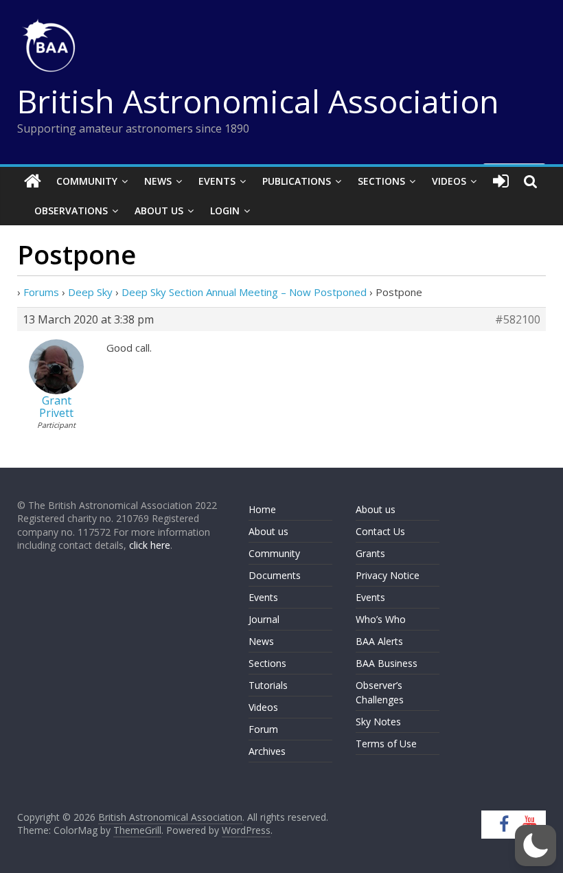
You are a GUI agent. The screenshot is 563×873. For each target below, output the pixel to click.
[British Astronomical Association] (32, 181)
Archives (267, 751)
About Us (159, 210)
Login (225, 210)
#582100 (517, 319)
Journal (264, 619)
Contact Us (380, 531)
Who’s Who (381, 619)
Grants (370, 553)
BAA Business (386, 663)
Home (262, 509)
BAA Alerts (379, 641)
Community (86, 181)
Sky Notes (378, 721)
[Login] (501, 181)
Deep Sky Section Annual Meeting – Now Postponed (244, 292)
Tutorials (268, 685)
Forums (41, 292)
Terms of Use (386, 743)
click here (149, 545)
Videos (449, 181)
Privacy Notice (388, 575)
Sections (381, 181)
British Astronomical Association (258, 101)
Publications (296, 181)
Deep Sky (90, 292)
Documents (275, 575)
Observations (71, 210)
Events (216, 181)
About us (268, 531)
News (158, 181)
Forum (263, 729)
